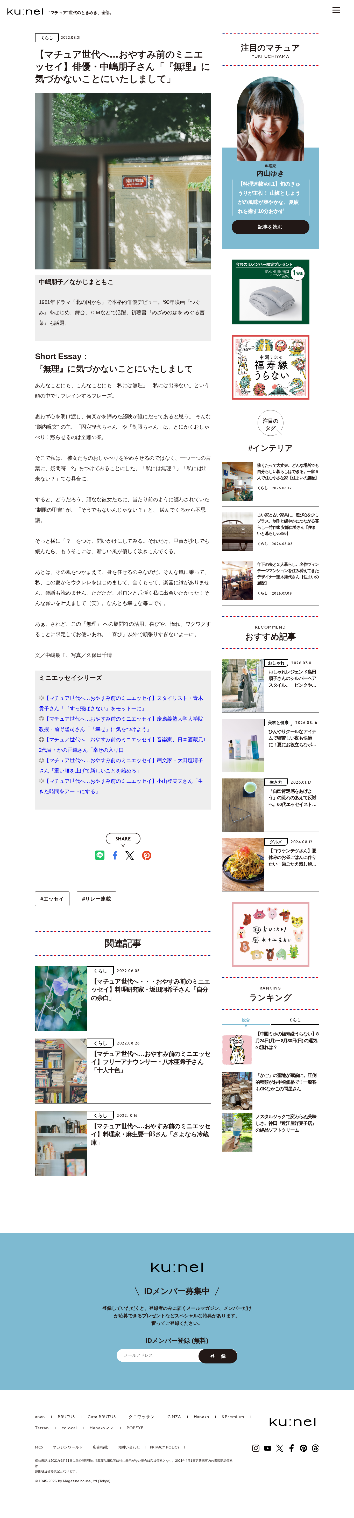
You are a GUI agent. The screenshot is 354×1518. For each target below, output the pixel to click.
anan (40, 1417)
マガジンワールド (68, 1448)
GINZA (174, 1417)
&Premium (233, 1417)
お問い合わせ (129, 1448)
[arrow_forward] (255, 1448)
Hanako (201, 1417)
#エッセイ (52, 899)
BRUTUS (66, 1417)
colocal (69, 1428)
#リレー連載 (96, 899)
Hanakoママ (102, 1428)
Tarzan (42, 1428)
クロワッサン (142, 1417)
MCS (39, 1448)
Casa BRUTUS (102, 1417)
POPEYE (135, 1428)
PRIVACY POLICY (165, 1448)
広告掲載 (100, 1448)
